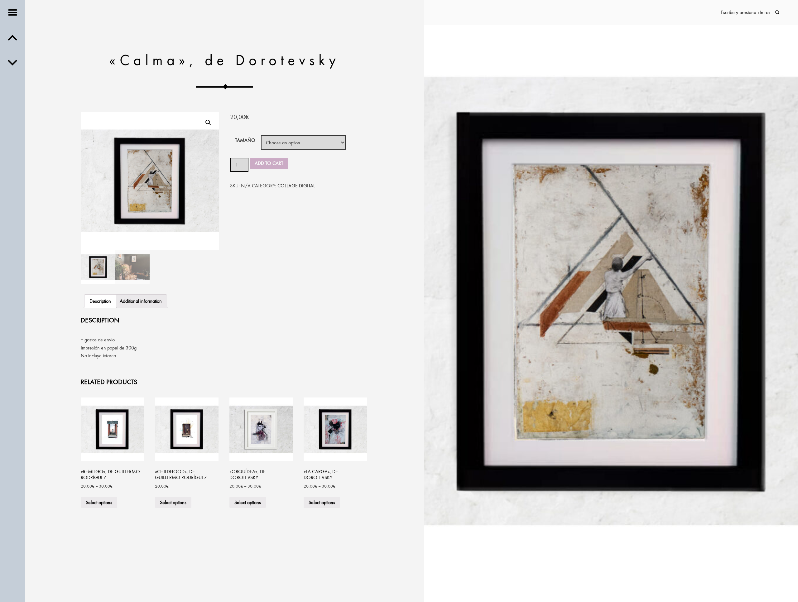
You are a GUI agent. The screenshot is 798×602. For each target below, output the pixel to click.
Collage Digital (296, 185)
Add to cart (269, 163)
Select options (99, 502)
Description (100, 301)
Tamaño (245, 140)
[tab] (100, 301)
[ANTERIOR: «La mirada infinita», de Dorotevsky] (12, 62)
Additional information (141, 301)
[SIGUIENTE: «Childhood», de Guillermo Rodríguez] (12, 37)
